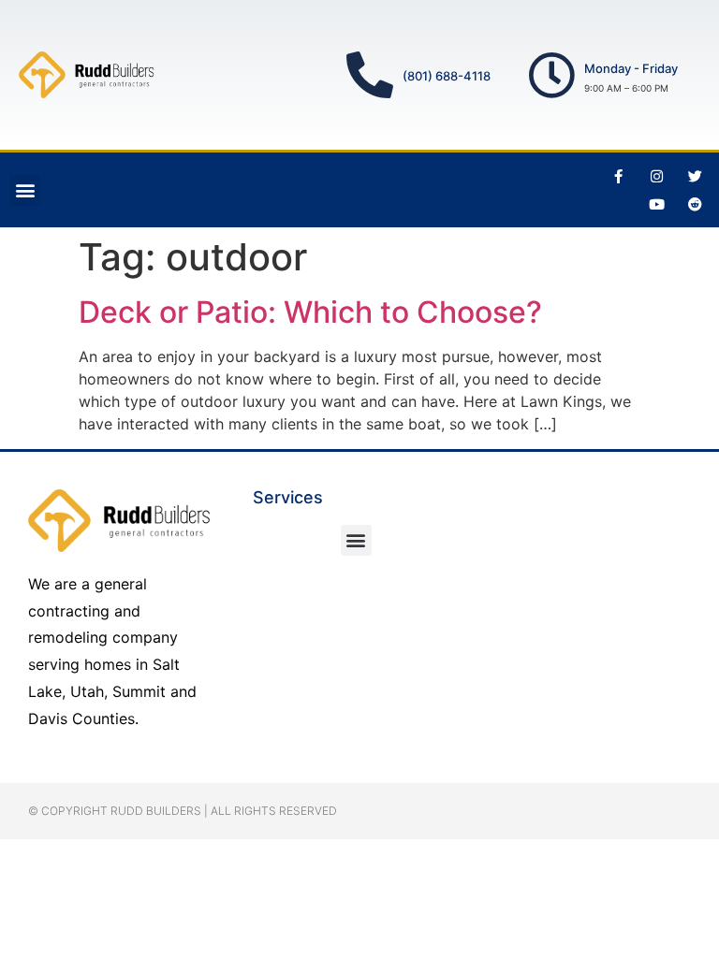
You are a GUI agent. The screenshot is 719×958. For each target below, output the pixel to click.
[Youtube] (657, 204)
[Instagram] (657, 176)
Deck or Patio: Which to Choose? (310, 312)
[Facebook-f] (619, 176)
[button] (24, 190)
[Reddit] (696, 204)
